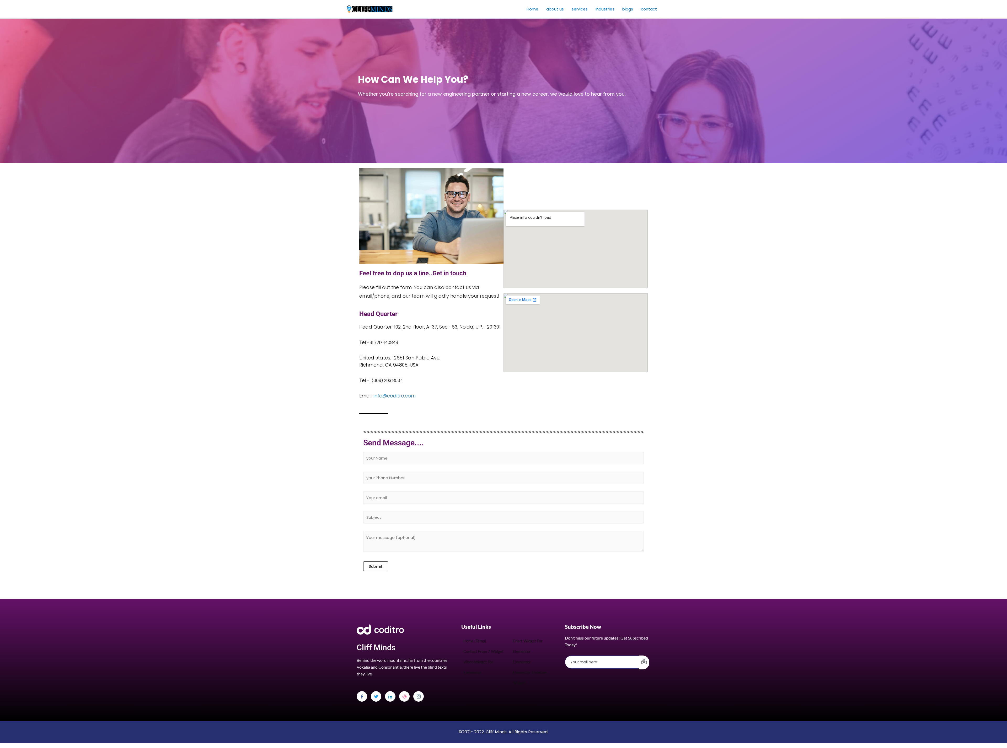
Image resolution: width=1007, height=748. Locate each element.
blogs (627, 9)
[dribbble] (404, 696)
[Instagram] (418, 696)
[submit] (644, 662)
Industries (605, 9)
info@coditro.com (395, 395)
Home (532, 9)
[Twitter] (376, 696)
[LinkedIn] (390, 696)
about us (555, 9)
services (580, 9)
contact (649, 9)
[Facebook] (362, 696)
